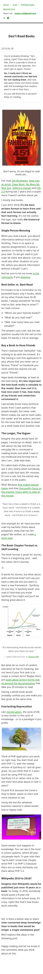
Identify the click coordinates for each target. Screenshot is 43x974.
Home (6, 4)
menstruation (14, 711)
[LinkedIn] (8, 17)
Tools (14, 4)
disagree (25, 277)
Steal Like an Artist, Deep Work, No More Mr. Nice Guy (20, 184)
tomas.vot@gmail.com (25, 13)
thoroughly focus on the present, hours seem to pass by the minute (21, 492)
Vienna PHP (33, 656)
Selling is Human (21, 188)
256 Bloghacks (20, 180)
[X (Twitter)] (4, 17)
